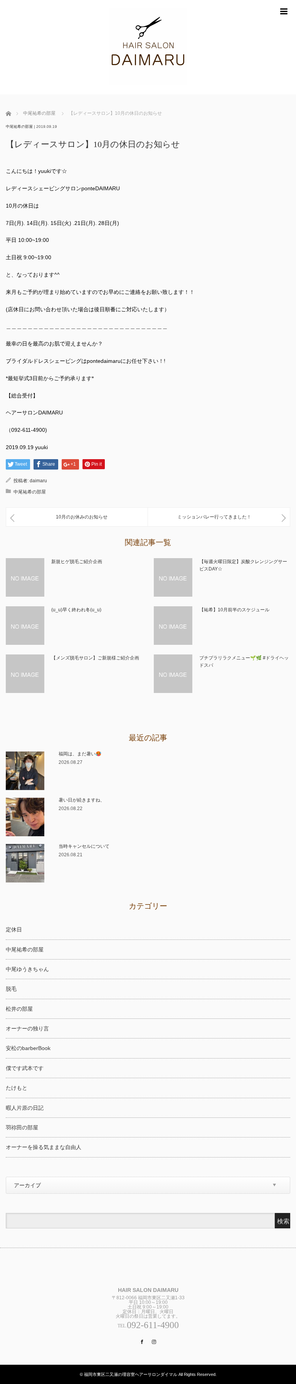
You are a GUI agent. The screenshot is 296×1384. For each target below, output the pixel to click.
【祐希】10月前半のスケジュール (234, 609)
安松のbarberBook (28, 1048)
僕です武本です (25, 1068)
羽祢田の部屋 (22, 1127)
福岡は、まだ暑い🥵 (80, 754)
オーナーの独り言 (27, 1028)
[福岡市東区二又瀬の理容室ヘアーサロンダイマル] (148, 47)
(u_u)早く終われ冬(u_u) (76, 609)
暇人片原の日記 (25, 1108)
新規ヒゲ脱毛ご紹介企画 (76, 561)
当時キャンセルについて (84, 846)
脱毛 (11, 989)
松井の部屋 (19, 1009)
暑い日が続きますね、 (82, 800)
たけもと (16, 1088)
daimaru (38, 480)
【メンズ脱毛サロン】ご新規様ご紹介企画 (95, 658)
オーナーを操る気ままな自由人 (43, 1147)
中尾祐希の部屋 (39, 113)
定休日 (14, 929)
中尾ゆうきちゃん (27, 969)
